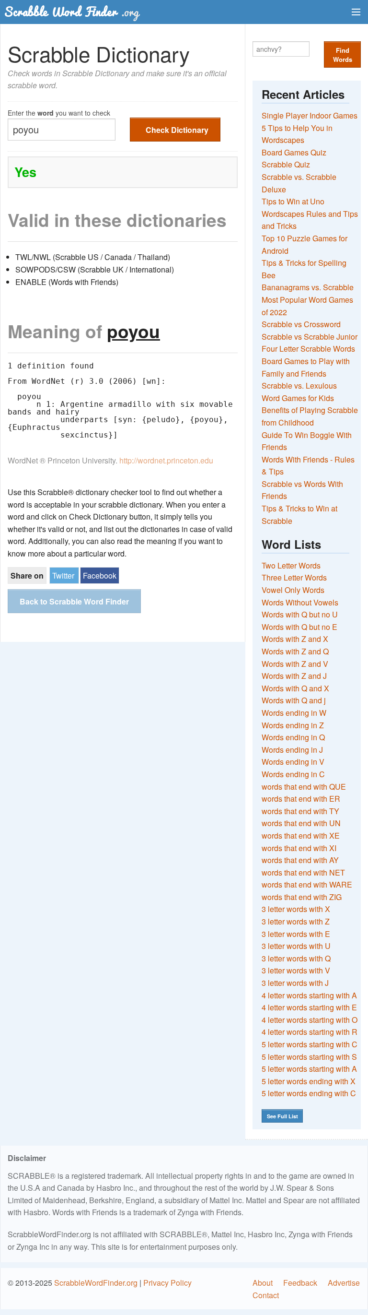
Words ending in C (293, 774)
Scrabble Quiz (286, 164)
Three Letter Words (294, 577)
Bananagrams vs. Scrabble (308, 287)
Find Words (342, 55)
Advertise (344, 1282)
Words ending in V (293, 761)
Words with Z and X (295, 638)
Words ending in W (294, 712)
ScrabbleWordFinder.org (96, 1282)
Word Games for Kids (298, 397)
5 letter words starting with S (309, 1056)
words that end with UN (301, 823)
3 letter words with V (296, 970)
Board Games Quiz (294, 152)
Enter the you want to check (59, 112)
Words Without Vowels (300, 602)
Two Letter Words (291, 565)
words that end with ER (301, 798)
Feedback (300, 1282)
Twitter (63, 575)
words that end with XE (301, 835)
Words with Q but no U (300, 614)
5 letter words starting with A (309, 1068)
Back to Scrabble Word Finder (74, 601)
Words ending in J (292, 749)
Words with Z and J (294, 675)
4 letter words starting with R (309, 1031)
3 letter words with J (295, 982)
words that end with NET (303, 872)
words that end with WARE (307, 884)
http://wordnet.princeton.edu (166, 460)
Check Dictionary (177, 129)
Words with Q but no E (299, 626)
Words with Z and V (295, 663)
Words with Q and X (295, 688)
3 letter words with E (296, 933)
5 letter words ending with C (309, 1093)
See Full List (282, 1116)
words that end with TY (300, 811)
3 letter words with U (296, 945)
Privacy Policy (167, 1282)
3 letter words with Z (296, 921)
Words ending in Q (293, 737)
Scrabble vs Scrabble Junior (309, 336)
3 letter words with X (296, 908)
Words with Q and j (294, 700)
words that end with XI (299, 847)
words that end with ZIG (302, 896)
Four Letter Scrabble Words (308, 348)
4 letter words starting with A (309, 995)
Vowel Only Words (293, 589)
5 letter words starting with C (309, 1044)
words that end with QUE (304, 786)
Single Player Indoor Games (309, 115)
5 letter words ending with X (309, 1081)
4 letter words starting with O (309, 1019)
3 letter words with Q (296, 958)
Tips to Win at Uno (293, 201)
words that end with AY (300, 859)
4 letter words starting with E (309, 1007)
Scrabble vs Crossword (301, 324)
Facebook (99, 575)
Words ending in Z (293, 725)
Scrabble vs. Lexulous (299, 385)
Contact (266, 1295)
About (263, 1282)
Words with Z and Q (295, 651)
